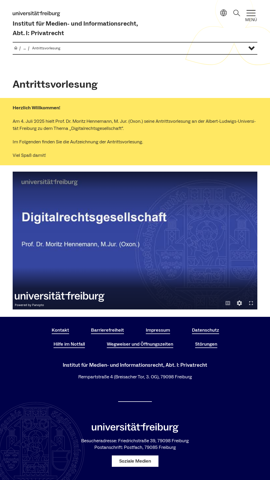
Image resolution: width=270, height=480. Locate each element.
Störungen (206, 344)
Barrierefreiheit (107, 330)
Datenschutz (205, 330)
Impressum (158, 330)
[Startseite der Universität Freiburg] (36, 13)
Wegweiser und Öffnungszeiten (140, 344)
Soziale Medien (135, 461)
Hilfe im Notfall (69, 344)
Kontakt (60, 330)
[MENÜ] (251, 13)
